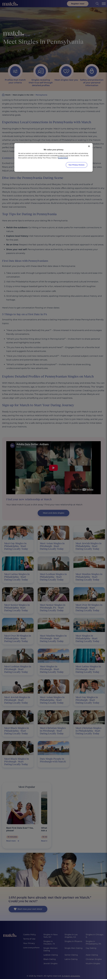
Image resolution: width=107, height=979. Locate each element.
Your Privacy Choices (76, 164)
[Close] (89, 146)
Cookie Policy (63, 157)
